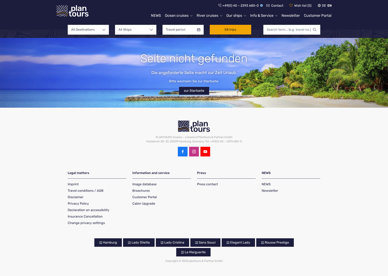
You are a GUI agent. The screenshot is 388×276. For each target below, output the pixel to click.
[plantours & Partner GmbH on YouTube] (205, 151)
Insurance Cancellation (85, 216)
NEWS (156, 15)
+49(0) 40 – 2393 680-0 (240, 5)
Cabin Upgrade (143, 203)
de (324, 5)
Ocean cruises (177, 15)
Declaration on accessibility (88, 210)
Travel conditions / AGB (85, 191)
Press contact (207, 184)
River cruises (207, 15)
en (329, 5)
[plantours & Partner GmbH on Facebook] (183, 151)
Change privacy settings (86, 223)
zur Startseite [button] (194, 91)
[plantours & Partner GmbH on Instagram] (194, 151)
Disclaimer (75, 197)
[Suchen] (316, 29)
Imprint (73, 184)
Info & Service (261, 15)
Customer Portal (317, 15)
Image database (144, 184)
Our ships (234, 15)
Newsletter (291, 15)
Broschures (141, 191)
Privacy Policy (78, 203)
